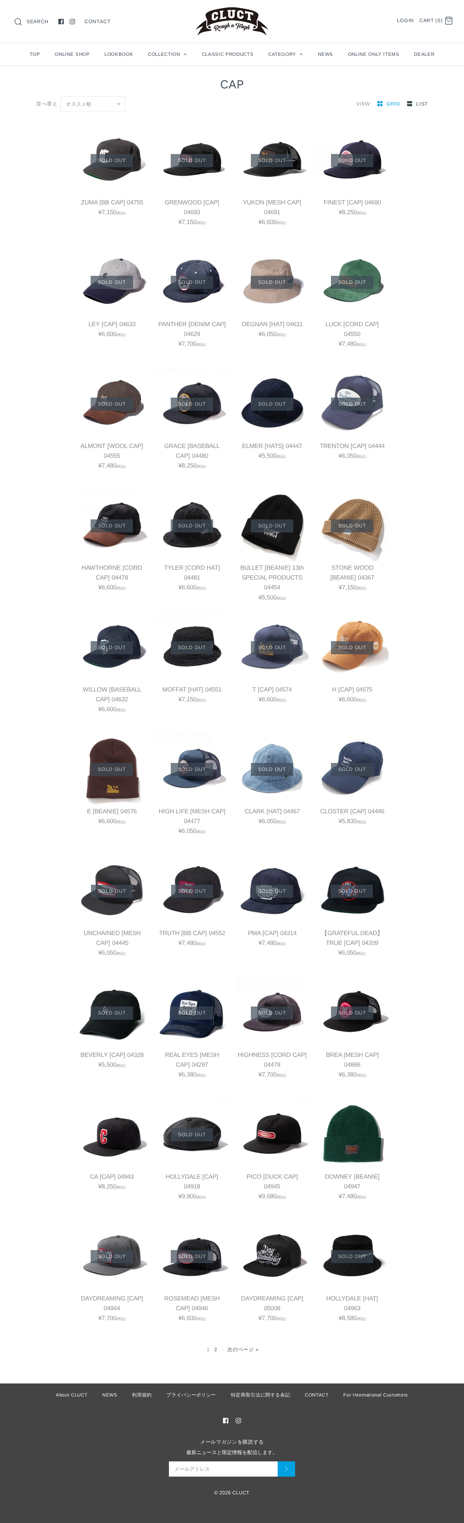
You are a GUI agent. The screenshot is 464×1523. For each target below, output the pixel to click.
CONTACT (97, 21)
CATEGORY (285, 54)
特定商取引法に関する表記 (260, 1395)
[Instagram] (72, 21)
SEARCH (37, 21)
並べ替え (47, 104)
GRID (394, 104)
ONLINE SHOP (72, 54)
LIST (422, 104)
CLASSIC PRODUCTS (227, 54)
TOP (35, 54)
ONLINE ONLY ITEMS (373, 54)
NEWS (325, 54)
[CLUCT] (232, 12)
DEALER (424, 54)
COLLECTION (167, 54)
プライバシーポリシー (191, 1395)
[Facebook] (61, 21)
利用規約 (142, 1395)
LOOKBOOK (118, 54)
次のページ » (243, 1349)
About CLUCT (71, 1395)
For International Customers (375, 1395)
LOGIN (405, 20)
